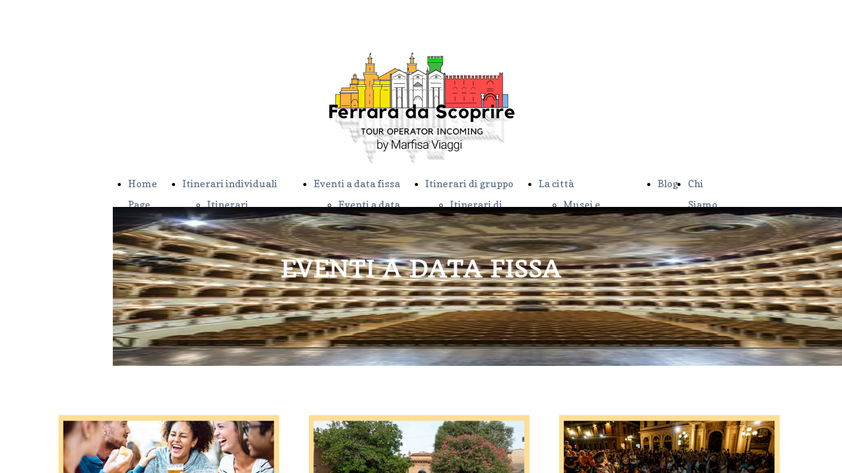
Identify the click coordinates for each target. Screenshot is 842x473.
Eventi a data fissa (357, 183)
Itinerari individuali (229, 183)
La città (556, 183)
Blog (668, 183)
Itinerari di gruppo (469, 183)
